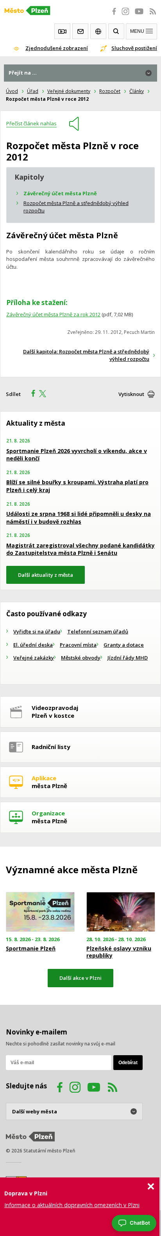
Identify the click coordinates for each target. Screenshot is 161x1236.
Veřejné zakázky (33, 657)
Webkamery (62, 31)
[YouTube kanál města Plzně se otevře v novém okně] (93, 1088)
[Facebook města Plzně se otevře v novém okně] (112, 15)
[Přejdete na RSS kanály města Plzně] (153, 15)
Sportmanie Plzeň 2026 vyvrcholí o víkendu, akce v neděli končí (76, 454)
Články (136, 91)
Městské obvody (80, 657)
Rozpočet (109, 91)
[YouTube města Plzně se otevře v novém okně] (139, 15)
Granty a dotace (124, 644)
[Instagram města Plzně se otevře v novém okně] (125, 15)
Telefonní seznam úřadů (97, 631)
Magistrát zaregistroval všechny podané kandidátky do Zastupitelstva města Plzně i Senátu (80, 549)
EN (98, 31)
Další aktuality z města (45, 574)
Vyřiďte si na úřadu (36, 631)
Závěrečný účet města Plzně (60, 193)
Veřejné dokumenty (68, 91)
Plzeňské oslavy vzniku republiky (118, 952)
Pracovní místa (78, 644)
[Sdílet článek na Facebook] (31, 394)
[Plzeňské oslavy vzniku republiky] (120, 912)
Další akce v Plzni (80, 977)
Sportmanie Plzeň (30, 948)
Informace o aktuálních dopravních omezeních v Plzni (72, 1205)
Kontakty (80, 31)
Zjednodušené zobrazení (56, 48)
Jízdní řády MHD (127, 657)
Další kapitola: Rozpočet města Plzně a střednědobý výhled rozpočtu (86, 355)
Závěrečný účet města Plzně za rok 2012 (53, 314)
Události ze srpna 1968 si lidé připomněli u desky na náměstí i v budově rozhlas (78, 517)
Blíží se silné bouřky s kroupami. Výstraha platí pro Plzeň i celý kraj (77, 486)
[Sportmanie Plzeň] (40, 912)
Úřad (32, 91)
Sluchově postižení (134, 48)
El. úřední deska (33, 644)
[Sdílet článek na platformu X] (45, 394)
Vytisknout (131, 394)
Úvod (12, 91)
